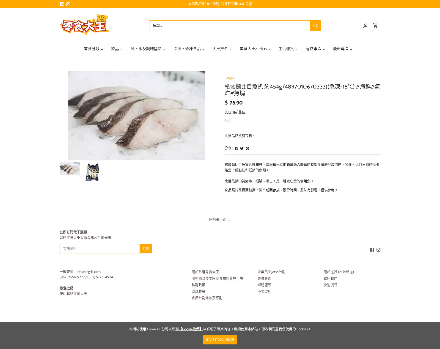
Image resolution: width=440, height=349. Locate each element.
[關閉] (424, 280)
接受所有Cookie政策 (220, 339)
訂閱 (414, 312)
